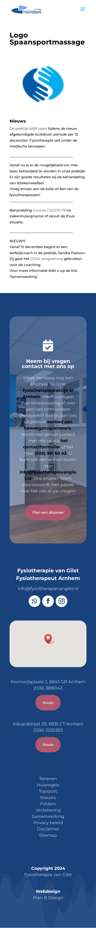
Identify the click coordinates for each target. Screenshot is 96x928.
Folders (48, 803)
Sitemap (48, 835)
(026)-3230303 (48, 730)
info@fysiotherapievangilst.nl (48, 588)
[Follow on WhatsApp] (34, 601)
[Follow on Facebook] (48, 601)
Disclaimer (48, 829)
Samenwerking (48, 816)
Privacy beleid (48, 822)
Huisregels (48, 785)
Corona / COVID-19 (49, 210)
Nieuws (48, 797)
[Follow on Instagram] (61, 601)
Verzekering (48, 810)
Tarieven (48, 778)
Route (48, 702)
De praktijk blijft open (28, 128)
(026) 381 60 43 (51, 453)
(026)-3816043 (48, 688)
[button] (49, 639)
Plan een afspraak (48, 512)
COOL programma (46, 258)
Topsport (48, 791)
